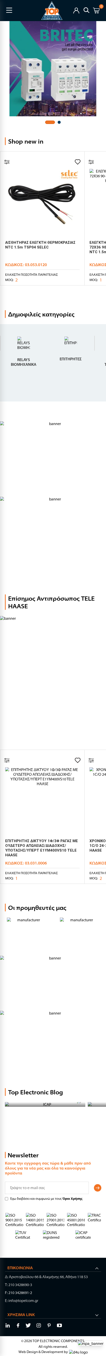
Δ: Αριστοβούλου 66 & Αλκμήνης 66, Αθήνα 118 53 (46, 1276)
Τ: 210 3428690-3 (18, 1284)
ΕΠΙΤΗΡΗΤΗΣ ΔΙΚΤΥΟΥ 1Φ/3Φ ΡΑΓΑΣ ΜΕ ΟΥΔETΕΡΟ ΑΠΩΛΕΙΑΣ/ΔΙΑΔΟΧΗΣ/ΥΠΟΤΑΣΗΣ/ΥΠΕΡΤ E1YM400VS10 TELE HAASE (41, 848)
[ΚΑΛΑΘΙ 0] (96, 11)
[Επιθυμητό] (77, 162)
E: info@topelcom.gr (21, 1300)
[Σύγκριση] (7, 162)
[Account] (76, 10)
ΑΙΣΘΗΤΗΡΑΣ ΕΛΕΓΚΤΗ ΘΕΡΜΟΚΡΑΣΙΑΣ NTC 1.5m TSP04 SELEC (40, 244)
